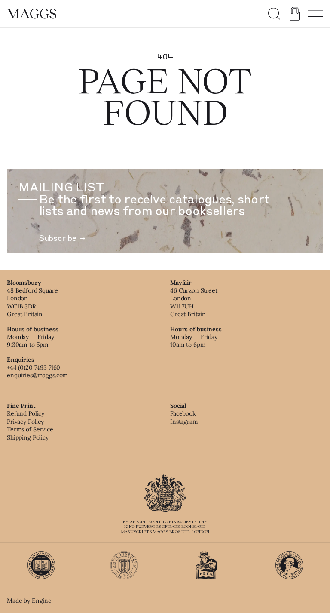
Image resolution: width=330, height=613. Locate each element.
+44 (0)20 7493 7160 (33, 367)
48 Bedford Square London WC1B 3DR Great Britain (32, 302)
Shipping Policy (28, 437)
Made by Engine (29, 600)
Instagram (184, 421)
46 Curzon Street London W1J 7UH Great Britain (193, 302)
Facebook (183, 413)
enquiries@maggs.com (37, 375)
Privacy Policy (25, 421)
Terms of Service (30, 429)
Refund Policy (25, 413)
